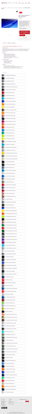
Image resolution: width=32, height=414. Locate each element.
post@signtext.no (3, 405)
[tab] (9, 43)
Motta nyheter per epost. (23, 399)
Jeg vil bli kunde (11, 401)
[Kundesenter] (22, 2)
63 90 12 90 (4, 404)
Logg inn (26, 2)
